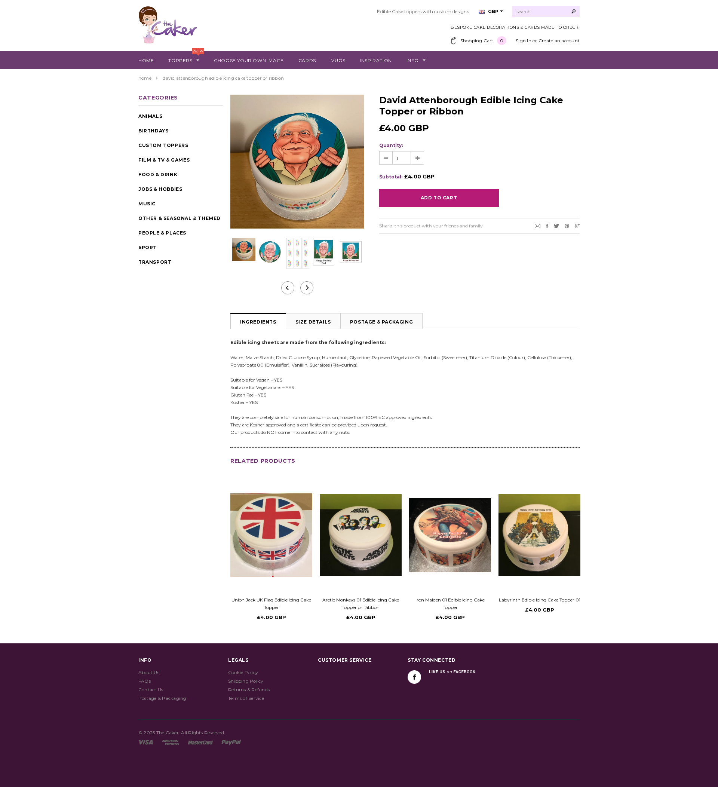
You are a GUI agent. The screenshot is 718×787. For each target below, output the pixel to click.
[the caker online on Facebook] (414, 677)
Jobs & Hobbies (160, 189)
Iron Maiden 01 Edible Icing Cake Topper (450, 603)
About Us (148, 672)
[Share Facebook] (547, 225)
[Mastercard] (200, 742)
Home (144, 78)
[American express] (170, 742)
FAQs (144, 681)
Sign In (523, 40)
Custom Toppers (163, 145)
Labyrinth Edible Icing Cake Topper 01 (539, 600)
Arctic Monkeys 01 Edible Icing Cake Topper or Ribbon (360, 603)
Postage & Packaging (381, 322)
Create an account (559, 40)
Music (147, 203)
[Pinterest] (567, 225)
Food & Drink (157, 174)
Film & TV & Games (164, 160)
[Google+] (577, 225)
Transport (154, 262)
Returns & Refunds (249, 689)
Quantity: (391, 145)
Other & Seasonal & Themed (179, 218)
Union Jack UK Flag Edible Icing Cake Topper (271, 603)
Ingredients (258, 322)
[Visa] (145, 742)
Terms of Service (246, 698)
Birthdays (153, 131)
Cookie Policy (243, 672)
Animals (150, 116)
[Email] (537, 225)
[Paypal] (231, 742)
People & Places (162, 233)
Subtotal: (390, 177)
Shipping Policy (246, 681)
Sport (147, 247)
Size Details (313, 322)
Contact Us (150, 689)
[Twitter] (556, 225)
